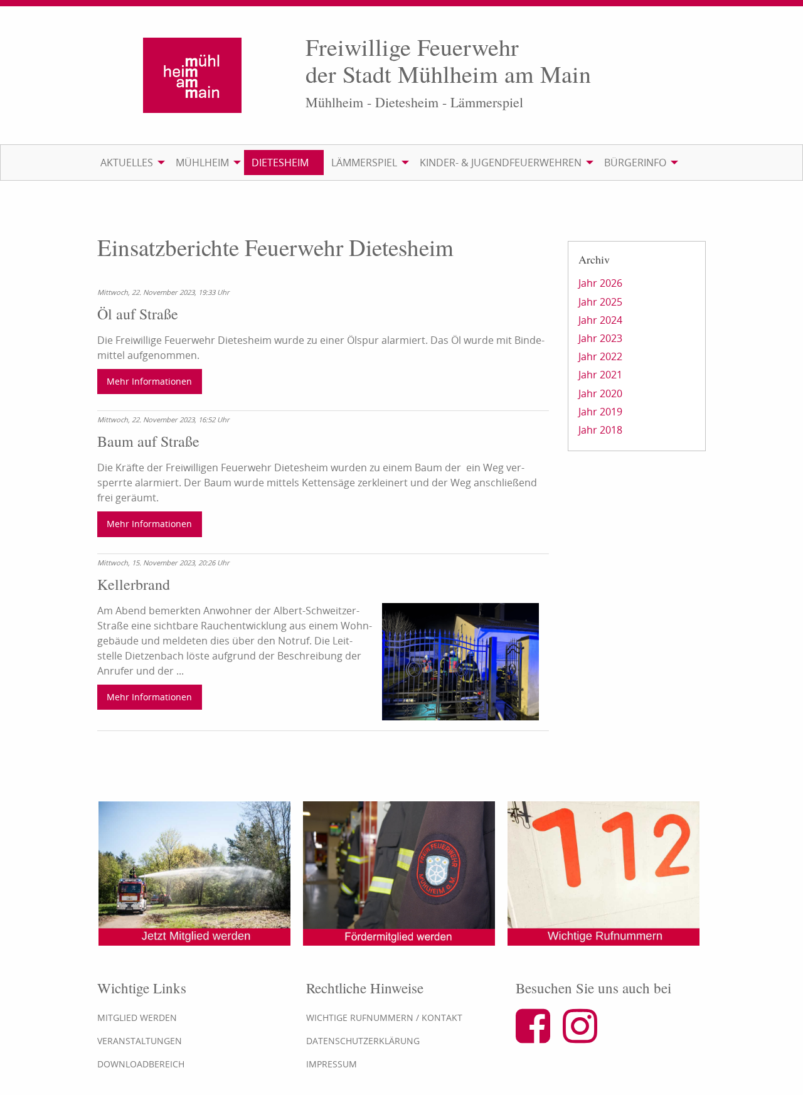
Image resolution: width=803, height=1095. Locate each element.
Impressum (331, 1064)
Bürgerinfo (635, 162)
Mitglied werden (137, 1017)
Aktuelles (126, 162)
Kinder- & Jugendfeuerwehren (501, 162)
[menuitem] (130, 162)
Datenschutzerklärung (363, 1041)
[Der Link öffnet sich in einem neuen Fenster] (538, 1037)
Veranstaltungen (139, 1041)
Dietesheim (280, 162)
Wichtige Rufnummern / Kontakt (384, 1017)
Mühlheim (202, 162)
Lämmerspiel (364, 162)
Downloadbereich (140, 1064)
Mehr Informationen (149, 381)
